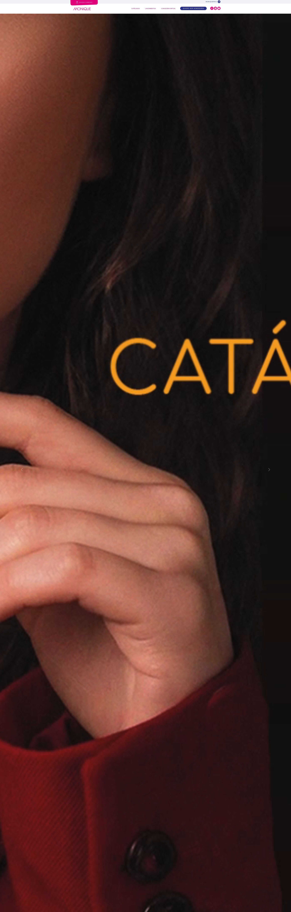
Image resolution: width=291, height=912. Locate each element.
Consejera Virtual (168, 8)
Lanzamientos (150, 8)
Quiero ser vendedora (193, 8)
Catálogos (135, 8)
